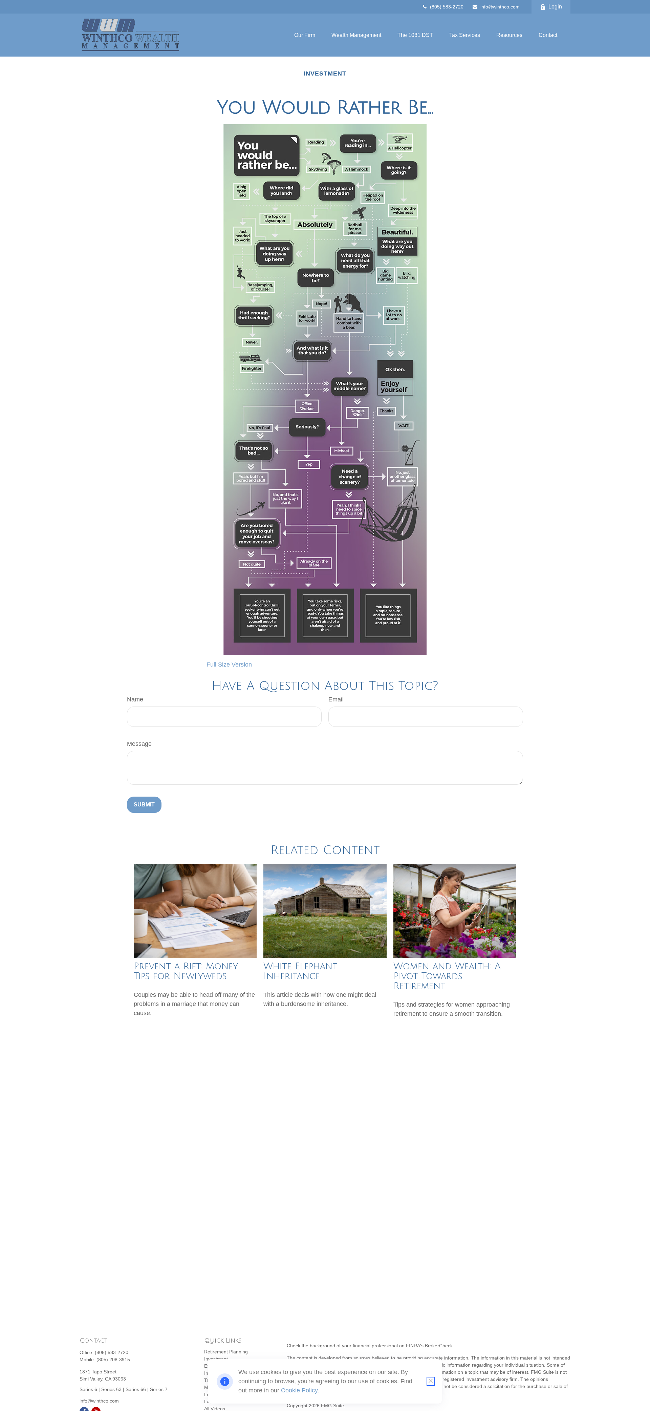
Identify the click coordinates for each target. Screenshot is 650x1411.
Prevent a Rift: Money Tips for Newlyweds (186, 971)
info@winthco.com (500, 6)
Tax (208, 1380)
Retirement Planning (226, 1351)
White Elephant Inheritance (300, 971)
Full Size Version (229, 664)
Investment (216, 1359)
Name (135, 699)
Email (336, 699)
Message (139, 743)
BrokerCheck (439, 1345)
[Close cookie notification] (430, 1381)
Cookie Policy (299, 1390)
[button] (304, 35)
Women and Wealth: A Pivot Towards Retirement (447, 976)
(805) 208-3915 (113, 1359)
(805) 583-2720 (446, 6)
